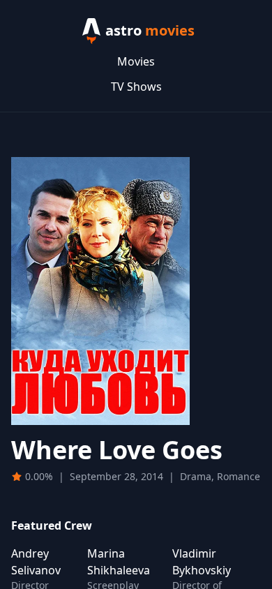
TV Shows (136, 86)
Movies (136, 61)
